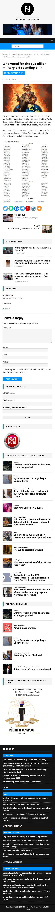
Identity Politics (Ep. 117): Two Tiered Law (21, 804)
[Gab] (11, 208)
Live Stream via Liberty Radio (27, 692)
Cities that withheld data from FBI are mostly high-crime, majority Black (25, 770)
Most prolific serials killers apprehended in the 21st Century (25, 819)
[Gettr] (27, 208)
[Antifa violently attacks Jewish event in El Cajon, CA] (8, 250)
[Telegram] (22, 208)
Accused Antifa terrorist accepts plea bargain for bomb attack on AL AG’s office (27, 874)
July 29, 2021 (20, 253)
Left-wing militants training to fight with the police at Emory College (26, 880)
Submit (27, 417)
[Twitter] (5, 208)
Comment (7, 327)
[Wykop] (33, 208)
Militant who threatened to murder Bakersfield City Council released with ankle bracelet (25, 886)
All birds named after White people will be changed (25, 840)
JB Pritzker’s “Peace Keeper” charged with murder (24, 814)
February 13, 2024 (11, 79)
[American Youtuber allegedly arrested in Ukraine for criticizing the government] (8, 263)
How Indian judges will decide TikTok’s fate (22, 781)
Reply (7, 309)
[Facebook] (16, 208)
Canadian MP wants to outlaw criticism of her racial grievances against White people (25, 764)
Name (5, 347)
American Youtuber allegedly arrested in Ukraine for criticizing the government (32, 262)
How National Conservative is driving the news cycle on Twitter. (27, 809)
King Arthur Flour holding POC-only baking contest (25, 836)
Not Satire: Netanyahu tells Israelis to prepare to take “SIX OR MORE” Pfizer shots (31, 276)
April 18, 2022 (20, 266)
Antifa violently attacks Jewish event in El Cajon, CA (33, 249)
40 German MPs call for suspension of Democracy (24, 760)
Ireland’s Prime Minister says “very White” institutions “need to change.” (26, 845)
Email (5, 354)
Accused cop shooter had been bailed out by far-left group (25, 898)
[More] (39, 208)
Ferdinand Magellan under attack (17, 850)
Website (6, 362)
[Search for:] (27, 46)
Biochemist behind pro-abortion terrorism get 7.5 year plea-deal (27, 892)
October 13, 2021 (22, 281)
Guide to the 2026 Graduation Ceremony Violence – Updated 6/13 (25, 799)
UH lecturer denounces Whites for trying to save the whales (26, 855)
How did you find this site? (14, 407)
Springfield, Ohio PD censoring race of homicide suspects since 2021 (24, 776)
